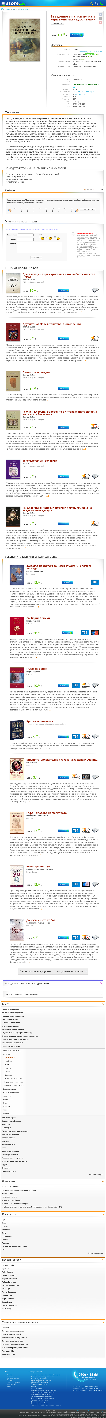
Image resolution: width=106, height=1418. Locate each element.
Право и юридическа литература (15, 1039)
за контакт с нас (91, 1386)
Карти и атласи (8, 1138)
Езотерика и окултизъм (12, 1051)
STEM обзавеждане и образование (43, 1392)
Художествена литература (13, 1016)
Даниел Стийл (8, 1265)
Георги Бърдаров (9, 1292)
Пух (3, 1219)
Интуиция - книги (9, 1197)
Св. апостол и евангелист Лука (14, 1246)
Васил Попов (7, 1302)
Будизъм (8, 1068)
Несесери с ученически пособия (15, 1344)
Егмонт (5, 1226)
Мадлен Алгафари (9, 1279)
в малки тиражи (42, 1398)
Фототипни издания (10, 1134)
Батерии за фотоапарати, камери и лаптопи (46, 1406)
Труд (4, 1233)
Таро (5, 1110)
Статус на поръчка (13, 1382)
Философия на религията (14, 1085)
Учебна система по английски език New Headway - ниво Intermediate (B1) (32, 1207)
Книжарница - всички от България (45, 1375)
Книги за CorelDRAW (10, 1187)
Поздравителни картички (13, 1158)
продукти (39, 1384)
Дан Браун (6, 1289)
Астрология (7, 1096)
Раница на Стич (8, 1354)
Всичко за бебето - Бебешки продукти (44, 1390)
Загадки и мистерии (11, 1092)
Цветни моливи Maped (11, 1334)
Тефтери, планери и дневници (14, 1161)
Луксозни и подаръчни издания (15, 1131)
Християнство (25, 9)
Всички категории (96, 1175)
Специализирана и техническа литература (20, 1036)
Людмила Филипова (10, 1285)
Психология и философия (12, 1043)
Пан (3, 1250)
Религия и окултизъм (11, 1046)
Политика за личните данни (97, 1411)
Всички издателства (95, 1253)
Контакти (10, 1377)
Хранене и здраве (9, 1118)
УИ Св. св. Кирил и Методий (83, 92)
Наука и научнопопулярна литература (17, 1033)
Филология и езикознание (13, 1029)
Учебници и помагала (11, 1023)
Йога (5, 1103)
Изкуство (6, 1124)
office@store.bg (96, 1390)
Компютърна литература (12, 1013)
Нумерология (8, 1099)
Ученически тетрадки (11, 1026)
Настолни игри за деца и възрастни (43, 1377)
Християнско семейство (14, 1082)
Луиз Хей (6, 1269)
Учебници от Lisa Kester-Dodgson (15, 1204)
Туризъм (5, 1141)
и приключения (39, 1400)
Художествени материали (39, 1382)
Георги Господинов (9, 1305)
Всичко (41, 1396)
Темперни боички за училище (14, 1338)
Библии (9, 1061)
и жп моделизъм (41, 1394)
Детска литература (10, 1019)
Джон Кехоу (6, 1309)
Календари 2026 (8, 1144)
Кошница (10, 1381)
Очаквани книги (9, 1171)
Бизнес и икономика (10, 1009)
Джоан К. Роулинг (9, 1275)
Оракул (6, 1113)
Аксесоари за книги (10, 1154)
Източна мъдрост (10, 1089)
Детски (36, 1388)
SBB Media (6, 1230)
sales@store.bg (95, 1388)
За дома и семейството (11, 1121)
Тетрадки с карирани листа (13, 1341)
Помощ (9, 1386)
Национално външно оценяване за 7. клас (19, 1190)
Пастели (5, 1327)
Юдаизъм (8, 1072)
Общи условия (81, 1411)
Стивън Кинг (7, 1295)
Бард (4, 1223)
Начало (9, 1375)
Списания (6, 1168)
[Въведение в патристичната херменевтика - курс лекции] (25, 40)
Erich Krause (7, 1236)
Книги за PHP (7, 1193)
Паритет (5, 1243)
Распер (5, 1240)
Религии (6, 1054)
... (13, 9)
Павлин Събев (57, 23)
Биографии (6, 1128)
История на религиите (13, 1078)
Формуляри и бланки (10, 1151)
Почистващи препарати (39, 1379)
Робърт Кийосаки (9, 1282)
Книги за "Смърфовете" (12, 1200)
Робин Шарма (7, 1272)
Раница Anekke (8, 1351)
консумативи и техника (41, 1381)
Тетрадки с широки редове (13, 1331)
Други (4, 1164)
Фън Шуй (6, 1106)
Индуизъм (8, 1075)
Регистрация (11, 1384)
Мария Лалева (8, 1299)
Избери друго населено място (90, 52)
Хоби (4, 1148)
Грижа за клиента (13, 1379)
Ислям (7, 1065)
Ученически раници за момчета (15, 1348)
